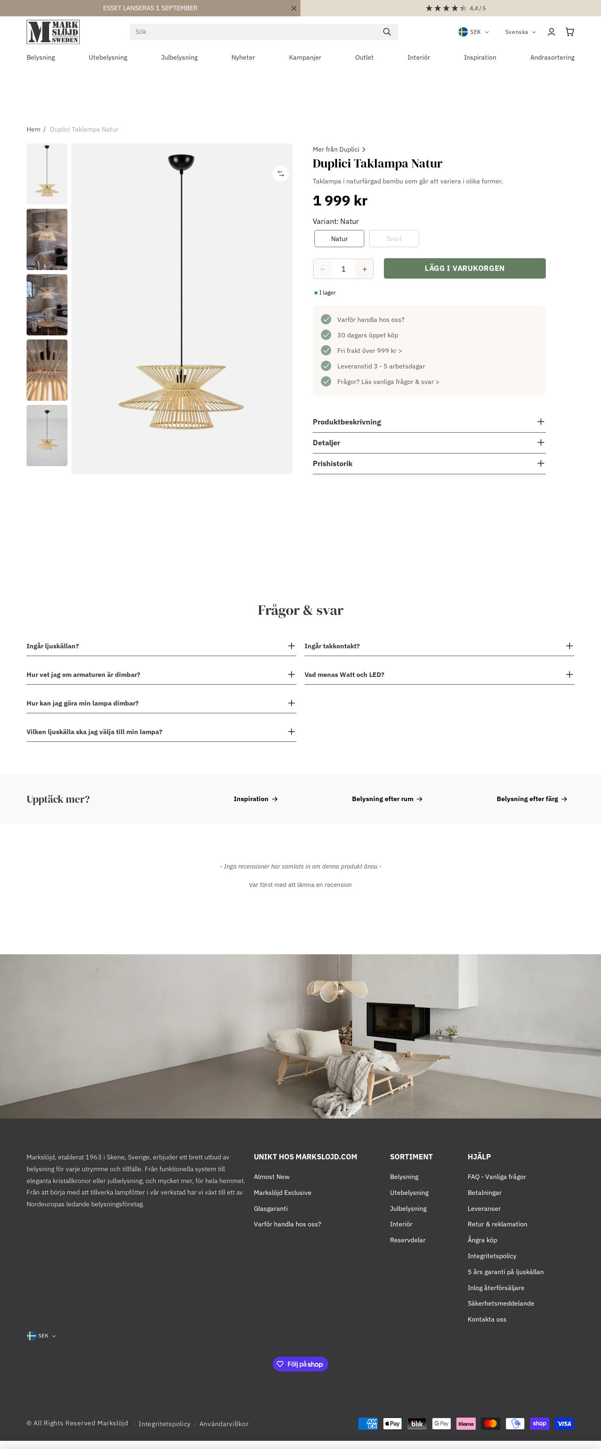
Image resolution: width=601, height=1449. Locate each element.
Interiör (401, 1224)
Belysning (404, 1176)
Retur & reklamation (497, 1224)
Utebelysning (409, 1192)
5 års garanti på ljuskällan (506, 1272)
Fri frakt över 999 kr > (369, 351)
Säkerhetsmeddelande (501, 1303)
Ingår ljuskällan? (53, 646)
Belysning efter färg (527, 799)
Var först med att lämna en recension (300, 885)
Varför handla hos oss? (371, 320)
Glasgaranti (271, 1208)
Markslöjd (112, 1423)
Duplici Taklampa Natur (84, 129)
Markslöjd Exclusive (283, 1192)
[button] (570, 32)
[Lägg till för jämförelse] (281, 173)
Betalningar (485, 1192)
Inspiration (251, 799)
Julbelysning (408, 1208)
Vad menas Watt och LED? (344, 674)
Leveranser (484, 1208)
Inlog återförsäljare (496, 1288)
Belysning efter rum (382, 799)
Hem (33, 129)
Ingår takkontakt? (332, 646)
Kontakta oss (487, 1319)
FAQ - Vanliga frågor (497, 1176)
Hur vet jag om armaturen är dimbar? (83, 674)
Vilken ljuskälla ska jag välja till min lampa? (94, 732)
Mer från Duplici (336, 149)
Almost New (271, 1176)
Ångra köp (482, 1240)
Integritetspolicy (492, 1256)
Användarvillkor (224, 1424)
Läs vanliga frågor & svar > (400, 382)
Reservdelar (408, 1240)
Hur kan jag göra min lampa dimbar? (83, 703)
